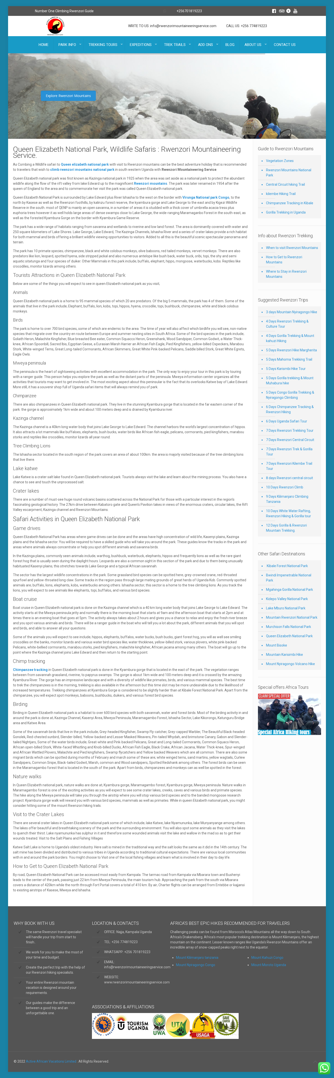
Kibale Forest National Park (287, 566)
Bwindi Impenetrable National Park (288, 577)
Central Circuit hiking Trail (285, 184)
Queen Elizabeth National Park (289, 636)
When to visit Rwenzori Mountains (292, 248)
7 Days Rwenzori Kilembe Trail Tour (289, 466)
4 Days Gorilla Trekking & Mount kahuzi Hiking (290, 338)
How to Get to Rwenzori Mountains (284, 259)
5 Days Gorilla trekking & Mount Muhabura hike (289, 380)
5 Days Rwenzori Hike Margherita (291, 350)
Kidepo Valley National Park (287, 599)
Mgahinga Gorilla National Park (289, 590)
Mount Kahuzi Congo (267, 957)
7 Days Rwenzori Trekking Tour (289, 430)
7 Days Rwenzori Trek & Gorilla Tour (289, 451)
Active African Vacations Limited (51, 1061)
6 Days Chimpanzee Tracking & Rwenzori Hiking (290, 409)
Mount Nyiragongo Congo (195, 965)
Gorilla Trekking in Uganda (286, 212)
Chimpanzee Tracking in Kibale (289, 203)
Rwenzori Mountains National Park (288, 172)
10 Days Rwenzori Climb (284, 487)
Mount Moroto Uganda (268, 965)
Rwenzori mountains (150, 183)
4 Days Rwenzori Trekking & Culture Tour (287, 323)
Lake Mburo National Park (285, 608)
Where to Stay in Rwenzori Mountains (286, 274)
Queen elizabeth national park (85, 164)
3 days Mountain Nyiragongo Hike (291, 312)
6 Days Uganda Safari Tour (286, 421)
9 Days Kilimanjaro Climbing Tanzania (287, 499)
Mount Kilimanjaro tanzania (197, 957)
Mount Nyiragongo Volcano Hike (290, 664)
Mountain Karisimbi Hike (284, 655)
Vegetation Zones (280, 161)
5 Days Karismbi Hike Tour (286, 369)
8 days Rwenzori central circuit (289, 478)
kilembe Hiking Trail (281, 194)
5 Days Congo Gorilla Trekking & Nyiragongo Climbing (290, 394)
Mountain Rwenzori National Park (291, 617)
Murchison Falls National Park (288, 627)
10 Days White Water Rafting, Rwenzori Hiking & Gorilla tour (288, 513)
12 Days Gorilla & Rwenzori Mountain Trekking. (286, 527)
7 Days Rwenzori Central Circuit (290, 440)
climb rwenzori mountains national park (81, 170)
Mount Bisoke (276, 645)
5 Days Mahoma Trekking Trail (289, 359)
